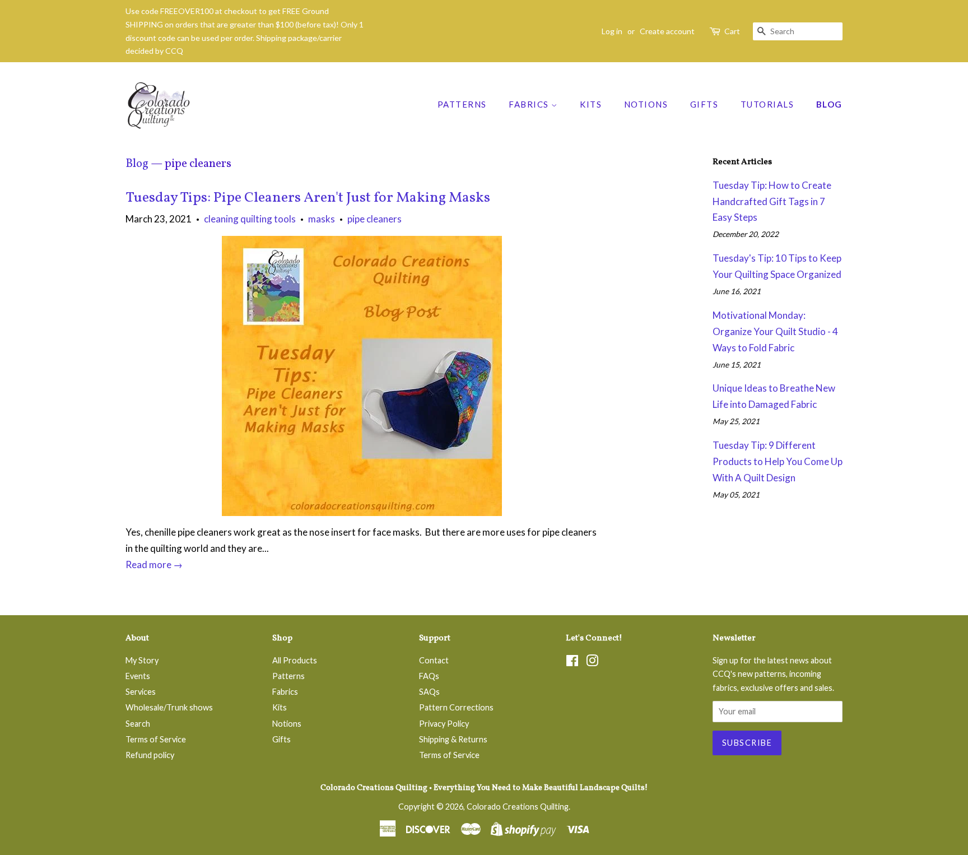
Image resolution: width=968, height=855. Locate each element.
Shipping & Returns (453, 739)
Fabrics (530, 104)
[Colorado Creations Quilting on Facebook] (572, 662)
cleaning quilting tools (250, 219)
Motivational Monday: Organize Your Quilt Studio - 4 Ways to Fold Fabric (775, 331)
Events (137, 676)
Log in (612, 31)
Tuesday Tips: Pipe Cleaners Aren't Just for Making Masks (307, 198)
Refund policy (149, 755)
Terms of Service (155, 739)
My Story (142, 660)
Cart (732, 31)
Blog (829, 104)
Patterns (462, 104)
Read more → (154, 564)
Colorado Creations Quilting (518, 806)
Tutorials (767, 104)
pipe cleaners (374, 219)
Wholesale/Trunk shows (169, 707)
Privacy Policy (444, 723)
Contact (434, 660)
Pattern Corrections (456, 707)
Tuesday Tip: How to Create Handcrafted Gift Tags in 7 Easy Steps (772, 201)
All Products (294, 660)
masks (321, 219)
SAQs (429, 691)
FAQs (429, 676)
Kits (591, 104)
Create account (667, 31)
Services (140, 691)
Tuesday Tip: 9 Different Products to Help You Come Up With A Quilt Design (778, 461)
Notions (646, 104)
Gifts (704, 104)
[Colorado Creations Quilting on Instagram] (592, 662)
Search (137, 723)
